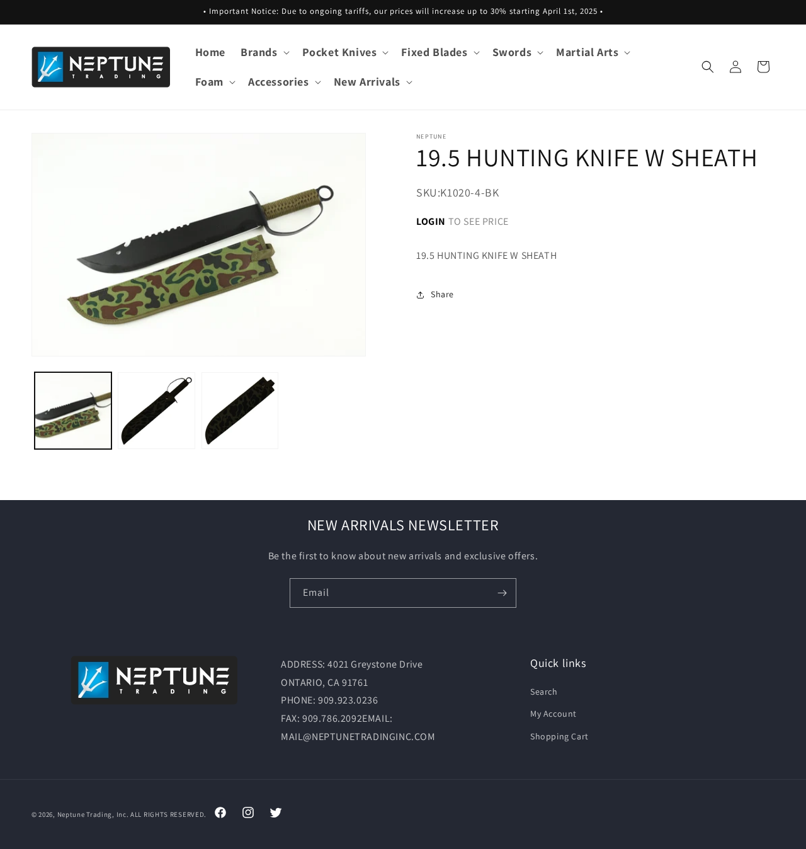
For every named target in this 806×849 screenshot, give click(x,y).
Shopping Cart (559, 736)
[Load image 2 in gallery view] (156, 410)
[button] (264, 52)
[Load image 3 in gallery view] (240, 410)
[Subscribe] (502, 593)
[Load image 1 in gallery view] (73, 410)
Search (544, 691)
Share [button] (442, 294)
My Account (553, 714)
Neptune (71, 814)
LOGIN (431, 221)
